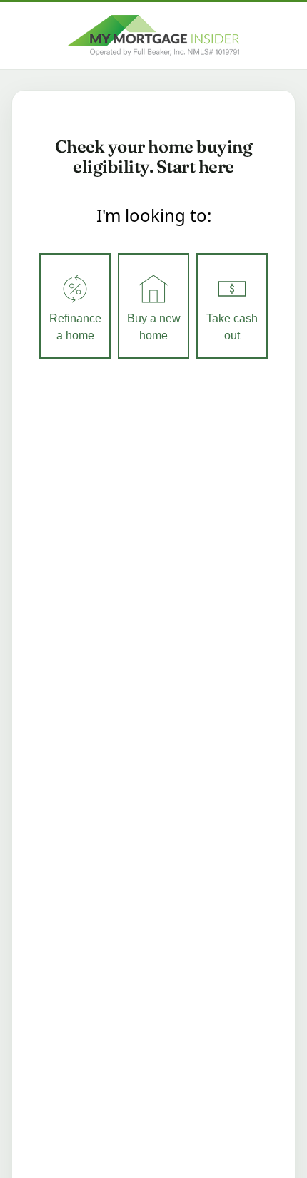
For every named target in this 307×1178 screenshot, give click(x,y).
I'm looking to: (153, 215)
